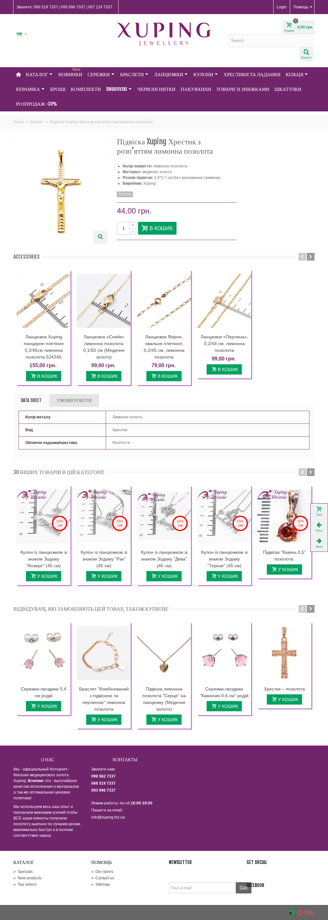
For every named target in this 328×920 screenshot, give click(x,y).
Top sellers (25, 884)
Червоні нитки (156, 89)
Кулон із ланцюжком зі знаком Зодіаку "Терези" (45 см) (224, 559)
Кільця (294, 74)
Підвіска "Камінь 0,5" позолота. (284, 555)
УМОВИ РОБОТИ (74, 400)
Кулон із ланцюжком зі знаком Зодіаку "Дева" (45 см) (164, 559)
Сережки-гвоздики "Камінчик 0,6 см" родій (224, 692)
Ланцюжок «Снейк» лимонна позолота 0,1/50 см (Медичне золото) (104, 346)
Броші (58, 89)
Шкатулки (288, 89)
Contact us (102, 878)
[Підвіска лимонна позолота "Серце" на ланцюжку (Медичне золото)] (164, 652)
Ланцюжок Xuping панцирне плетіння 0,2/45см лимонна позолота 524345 (44, 346)
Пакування (196, 89)
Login (282, 7)
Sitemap (100, 884)
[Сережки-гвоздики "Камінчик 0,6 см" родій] (224, 652)
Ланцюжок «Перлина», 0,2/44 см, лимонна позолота (224, 343)
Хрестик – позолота (284, 688)
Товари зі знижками (242, 89)
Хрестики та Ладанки (252, 74)
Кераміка (28, 89)
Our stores (102, 871)
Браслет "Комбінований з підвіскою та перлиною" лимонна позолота (104, 699)
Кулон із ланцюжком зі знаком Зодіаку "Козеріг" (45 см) (43, 559)
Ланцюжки (168, 74)
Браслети (132, 74)
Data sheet (31, 400)
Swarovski (116, 89)
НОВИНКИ (70, 72)
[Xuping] (164, 34)
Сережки (98, 74)
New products (27, 878)
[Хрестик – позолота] (284, 652)
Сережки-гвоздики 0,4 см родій (43, 692)
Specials (23, 871)
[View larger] (100, 237)
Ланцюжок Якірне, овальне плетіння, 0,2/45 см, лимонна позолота (164, 346)
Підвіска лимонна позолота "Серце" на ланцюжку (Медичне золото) (164, 699)
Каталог (37, 74)
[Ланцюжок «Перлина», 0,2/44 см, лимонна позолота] (224, 300)
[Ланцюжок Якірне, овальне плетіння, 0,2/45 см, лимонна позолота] (164, 300)
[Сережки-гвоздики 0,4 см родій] (43, 652)
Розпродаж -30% (36, 104)
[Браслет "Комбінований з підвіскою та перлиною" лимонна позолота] (104, 652)
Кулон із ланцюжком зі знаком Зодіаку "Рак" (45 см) (104, 559)
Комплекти (86, 89)
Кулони (203, 74)
